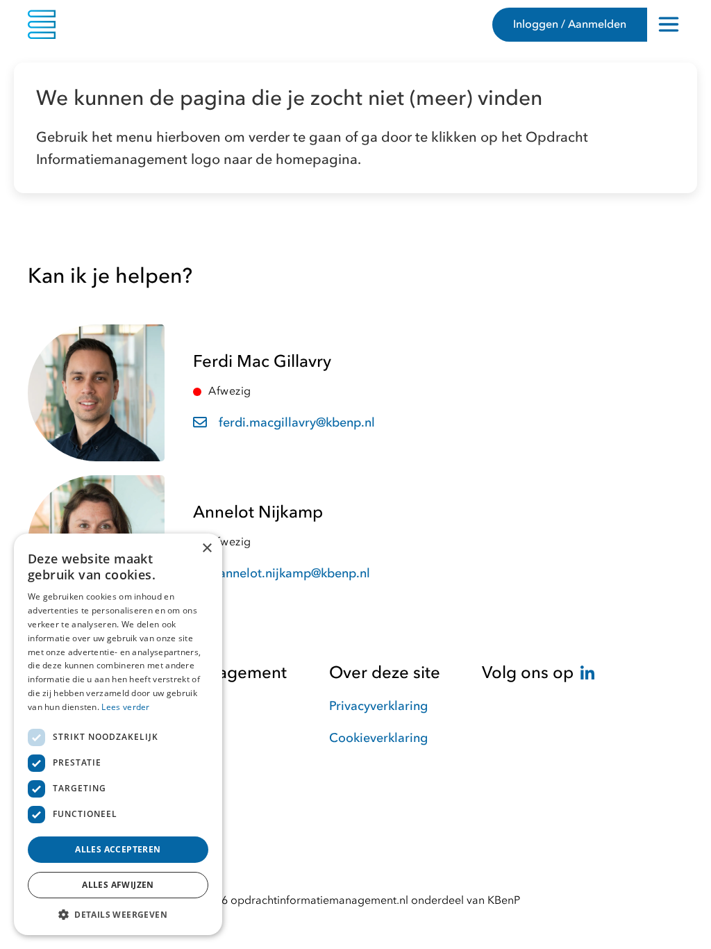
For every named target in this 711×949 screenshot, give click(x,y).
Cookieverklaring (378, 738)
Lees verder (125, 707)
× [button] (206, 548)
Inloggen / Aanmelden (569, 24)
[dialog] (118, 734)
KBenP (503, 900)
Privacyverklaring (378, 706)
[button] (118, 914)
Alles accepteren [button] (117, 849)
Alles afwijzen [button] (118, 885)
